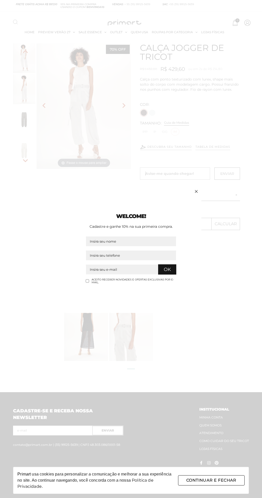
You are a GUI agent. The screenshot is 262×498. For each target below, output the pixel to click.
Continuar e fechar (211, 480)
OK (167, 269)
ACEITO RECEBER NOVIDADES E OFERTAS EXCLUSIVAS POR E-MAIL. (133, 281)
